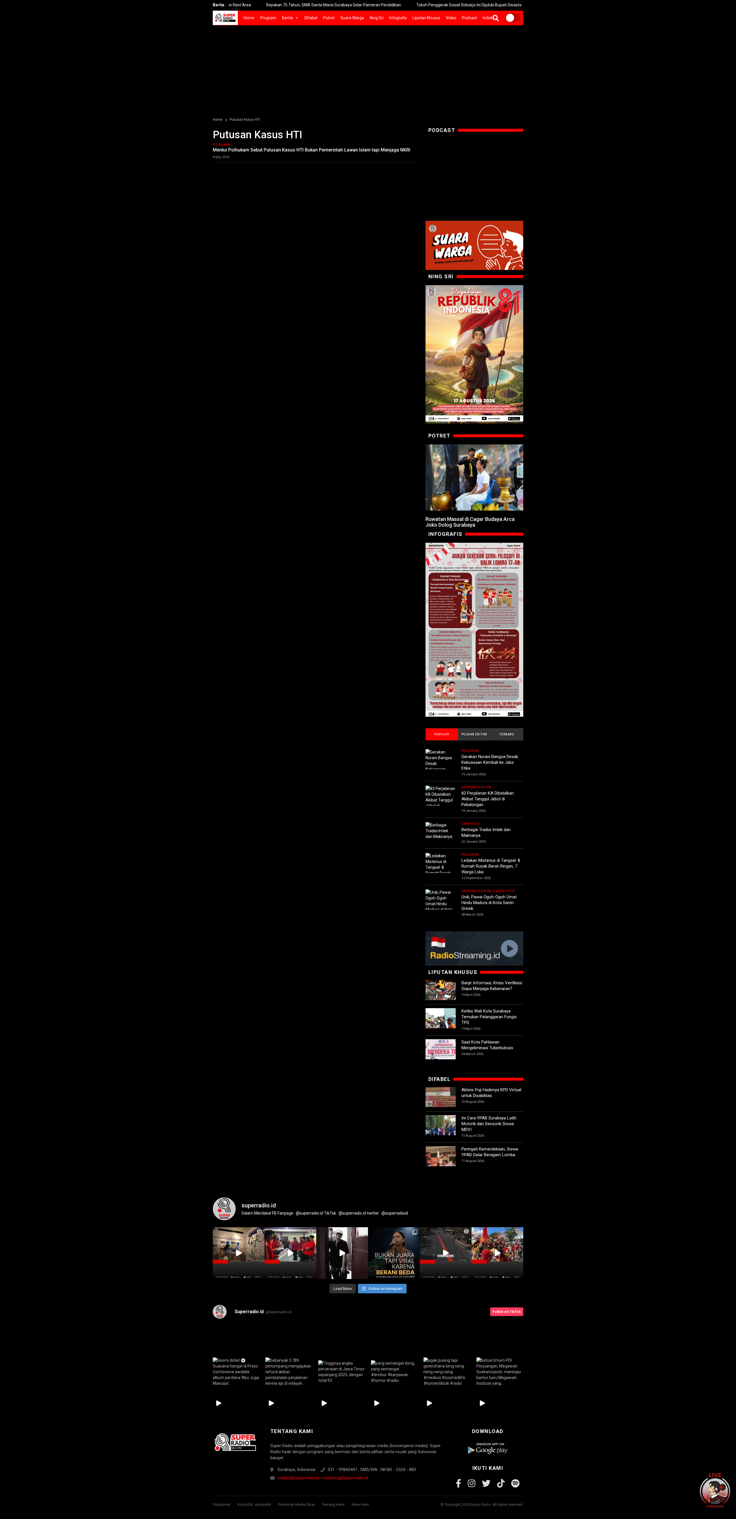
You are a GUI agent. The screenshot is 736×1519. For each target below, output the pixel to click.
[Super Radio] (235, 1442)
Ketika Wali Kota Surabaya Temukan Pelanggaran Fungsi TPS (489, 1016)
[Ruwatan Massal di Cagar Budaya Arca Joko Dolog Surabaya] (474, 477)
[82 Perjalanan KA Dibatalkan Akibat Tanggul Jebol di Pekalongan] (440, 800)
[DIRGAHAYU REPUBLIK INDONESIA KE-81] (474, 354)
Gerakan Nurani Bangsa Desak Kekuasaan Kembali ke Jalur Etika (489, 762)
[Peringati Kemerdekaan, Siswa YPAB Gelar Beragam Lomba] (440, 1161)
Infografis (398, 18)
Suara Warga (352, 18)
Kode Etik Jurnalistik (254, 1504)
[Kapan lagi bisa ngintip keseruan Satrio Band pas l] (342, 1253)
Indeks (488, 18)
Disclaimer (221, 1504)
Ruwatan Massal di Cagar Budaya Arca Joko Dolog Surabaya (470, 522)
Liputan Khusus (426, 18)
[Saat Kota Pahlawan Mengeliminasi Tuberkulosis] (440, 1054)
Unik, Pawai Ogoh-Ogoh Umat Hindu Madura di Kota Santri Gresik (489, 902)
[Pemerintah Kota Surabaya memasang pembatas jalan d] (445, 1253)
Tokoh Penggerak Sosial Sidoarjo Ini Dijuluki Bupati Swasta (402, 5)
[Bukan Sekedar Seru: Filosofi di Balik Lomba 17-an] (474, 629)
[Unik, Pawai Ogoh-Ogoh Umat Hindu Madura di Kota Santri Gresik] (440, 903)
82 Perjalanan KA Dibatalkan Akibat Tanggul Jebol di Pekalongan (487, 799)
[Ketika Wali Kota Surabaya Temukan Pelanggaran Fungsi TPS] (440, 1023)
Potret (329, 18)
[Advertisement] (368, 68)
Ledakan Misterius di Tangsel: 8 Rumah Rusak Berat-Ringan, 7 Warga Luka (490, 866)
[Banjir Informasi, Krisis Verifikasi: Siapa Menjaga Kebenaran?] (440, 995)
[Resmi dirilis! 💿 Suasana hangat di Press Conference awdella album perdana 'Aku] (236, 1371)
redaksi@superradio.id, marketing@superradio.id (322, 1477)
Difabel (310, 18)
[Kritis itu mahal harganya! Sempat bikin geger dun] (394, 1253)
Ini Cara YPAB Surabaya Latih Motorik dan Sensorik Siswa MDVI (488, 1123)
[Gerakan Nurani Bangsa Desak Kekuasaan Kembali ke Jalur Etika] (440, 766)
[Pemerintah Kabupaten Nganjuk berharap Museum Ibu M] (238, 1253)
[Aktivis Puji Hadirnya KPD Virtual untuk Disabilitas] (440, 1102)
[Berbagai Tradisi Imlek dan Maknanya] (440, 830)
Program (268, 18)
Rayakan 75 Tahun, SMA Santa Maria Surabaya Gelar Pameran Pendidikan (267, 5)
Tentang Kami (333, 1504)
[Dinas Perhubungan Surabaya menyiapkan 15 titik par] (497, 1253)
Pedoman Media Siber (296, 1504)
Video (451, 18)
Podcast (469, 18)
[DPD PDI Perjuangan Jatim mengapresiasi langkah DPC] (290, 1253)
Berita (287, 18)
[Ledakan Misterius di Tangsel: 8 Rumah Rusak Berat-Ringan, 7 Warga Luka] (440, 870)
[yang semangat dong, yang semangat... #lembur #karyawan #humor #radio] (394, 1371)
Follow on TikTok (506, 1312)
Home (249, 18)
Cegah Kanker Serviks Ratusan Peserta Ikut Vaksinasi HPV (522, 5)
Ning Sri (377, 18)
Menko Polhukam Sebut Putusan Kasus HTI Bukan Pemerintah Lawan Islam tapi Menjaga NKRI (311, 150)
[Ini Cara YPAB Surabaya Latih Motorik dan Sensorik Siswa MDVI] (440, 1130)
